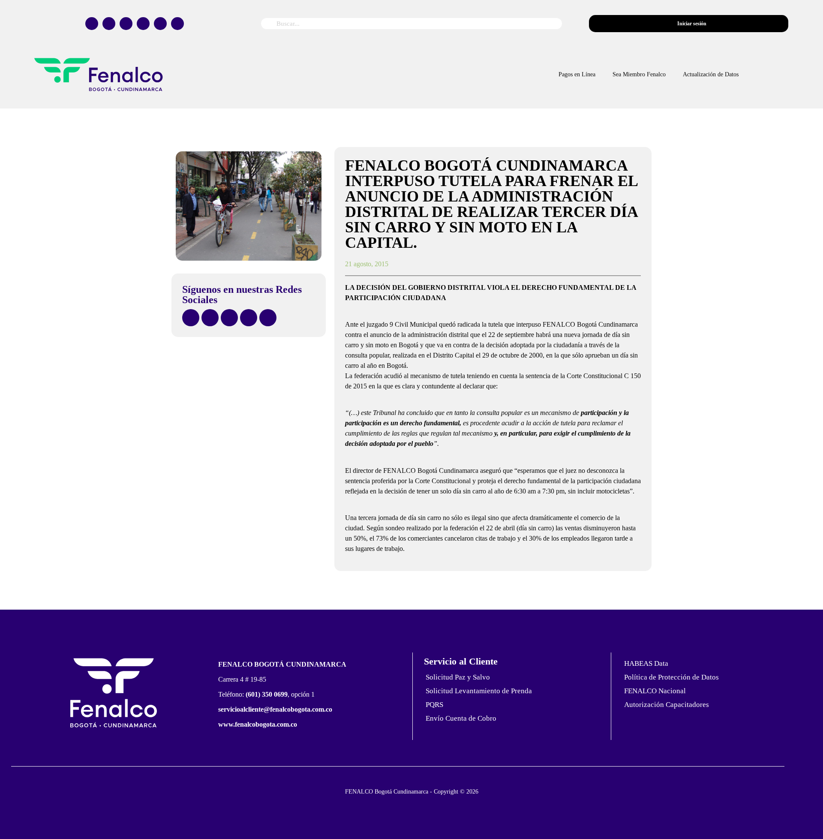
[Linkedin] (177, 23)
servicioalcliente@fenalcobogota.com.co (275, 709)
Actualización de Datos (711, 74)
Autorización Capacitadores (666, 705)
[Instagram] (126, 23)
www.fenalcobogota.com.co (257, 724)
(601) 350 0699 (267, 694)
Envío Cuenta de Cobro (461, 718)
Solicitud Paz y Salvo (458, 677)
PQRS (434, 705)
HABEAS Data (646, 663)
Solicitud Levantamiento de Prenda (479, 691)
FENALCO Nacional (655, 691)
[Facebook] (91, 23)
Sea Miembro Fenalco (639, 74)
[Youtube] (160, 23)
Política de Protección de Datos (671, 677)
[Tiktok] (143, 23)
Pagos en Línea (577, 74)
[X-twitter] (108, 23)
